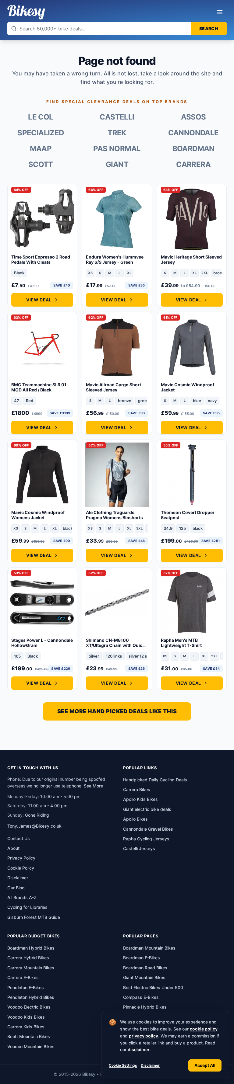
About (13, 848)
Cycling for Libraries (27, 907)
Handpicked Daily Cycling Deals (155, 779)
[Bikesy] (26, 12)
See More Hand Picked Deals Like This (117, 711)
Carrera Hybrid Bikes (28, 957)
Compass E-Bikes (141, 997)
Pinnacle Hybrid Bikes (145, 1006)
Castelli (117, 117)
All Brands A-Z (22, 897)
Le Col (40, 117)
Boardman (193, 148)
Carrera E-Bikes (23, 977)
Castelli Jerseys (139, 848)
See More (93, 785)
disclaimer (139, 1049)
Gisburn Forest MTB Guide (33, 917)
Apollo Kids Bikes (140, 799)
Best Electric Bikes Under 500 (153, 987)
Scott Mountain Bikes (28, 1036)
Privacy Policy (21, 857)
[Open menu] (220, 12)
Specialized (40, 132)
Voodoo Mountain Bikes (31, 1046)
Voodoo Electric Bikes (29, 1006)
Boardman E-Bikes (141, 957)
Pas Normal (116, 148)
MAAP (41, 148)
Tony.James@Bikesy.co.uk (34, 826)
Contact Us (18, 838)
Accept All (204, 1065)
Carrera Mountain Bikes (30, 967)
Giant (117, 164)
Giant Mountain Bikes (144, 977)
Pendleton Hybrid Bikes (30, 997)
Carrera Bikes (136, 789)
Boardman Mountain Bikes (149, 947)
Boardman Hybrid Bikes (31, 947)
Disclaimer (150, 1065)
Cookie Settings (123, 1065)
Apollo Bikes (135, 819)
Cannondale (193, 132)
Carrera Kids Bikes (25, 1026)
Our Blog (16, 887)
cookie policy (204, 1028)
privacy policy (143, 1035)
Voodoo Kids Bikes (26, 1017)
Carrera (193, 164)
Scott (40, 164)
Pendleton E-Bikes (25, 987)
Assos (193, 117)
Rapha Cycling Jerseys (146, 838)
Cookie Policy (20, 867)
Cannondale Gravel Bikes (148, 829)
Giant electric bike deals (147, 809)
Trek (117, 132)
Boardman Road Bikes (145, 967)
